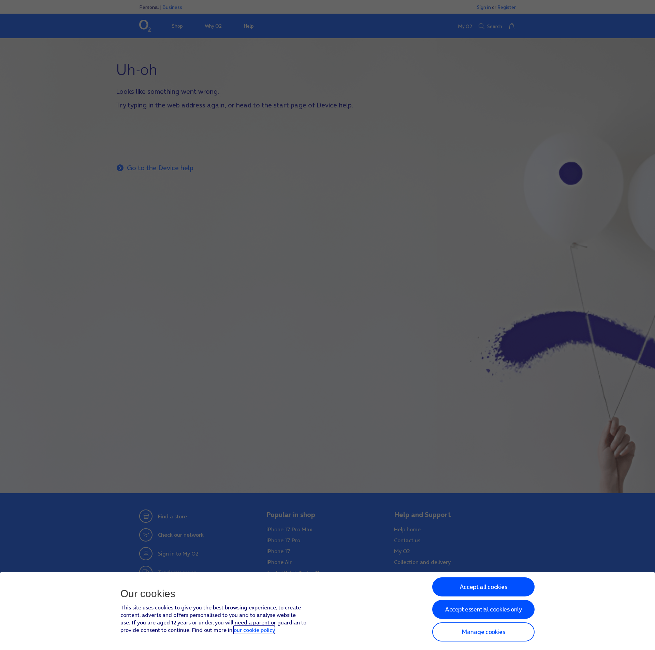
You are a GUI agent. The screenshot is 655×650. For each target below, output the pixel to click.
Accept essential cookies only (483, 609)
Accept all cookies (483, 586)
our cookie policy (254, 630)
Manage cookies (483, 631)
